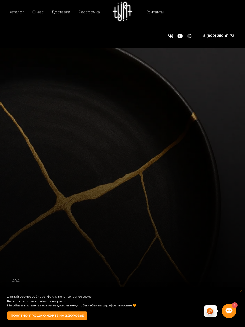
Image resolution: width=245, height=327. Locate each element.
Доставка (61, 12)
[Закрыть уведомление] (241, 290)
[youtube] (180, 36)
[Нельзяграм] (189, 36)
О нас (38, 12)
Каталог (16, 12)
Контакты (154, 12)
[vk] (171, 36)
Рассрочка (89, 12)
